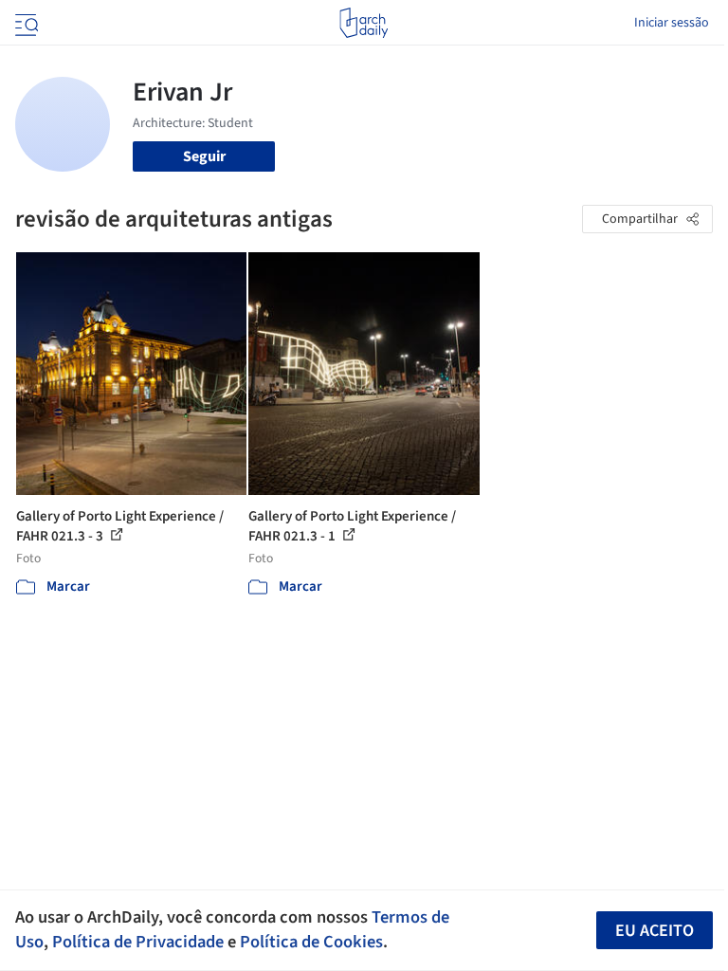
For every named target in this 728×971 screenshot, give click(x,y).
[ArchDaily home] (363, 23)
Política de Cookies (311, 941)
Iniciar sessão (671, 22)
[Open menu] (24, 22)
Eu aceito (654, 931)
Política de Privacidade (138, 941)
